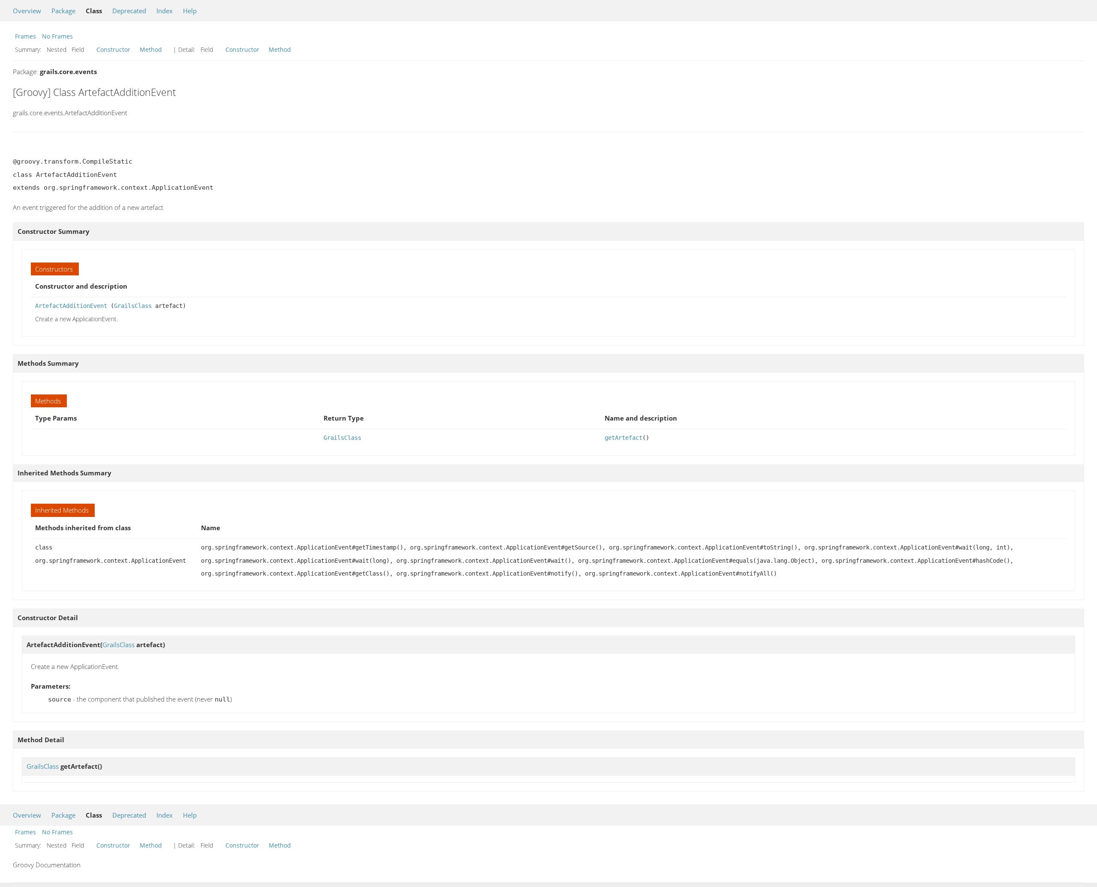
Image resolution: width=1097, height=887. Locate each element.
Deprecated (129, 10)
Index (164, 10)
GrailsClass (133, 305)
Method (151, 49)
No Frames (57, 36)
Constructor (113, 49)
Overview (27, 10)
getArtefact (623, 437)
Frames (25, 36)
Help (190, 10)
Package (63, 10)
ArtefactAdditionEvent (71, 305)
